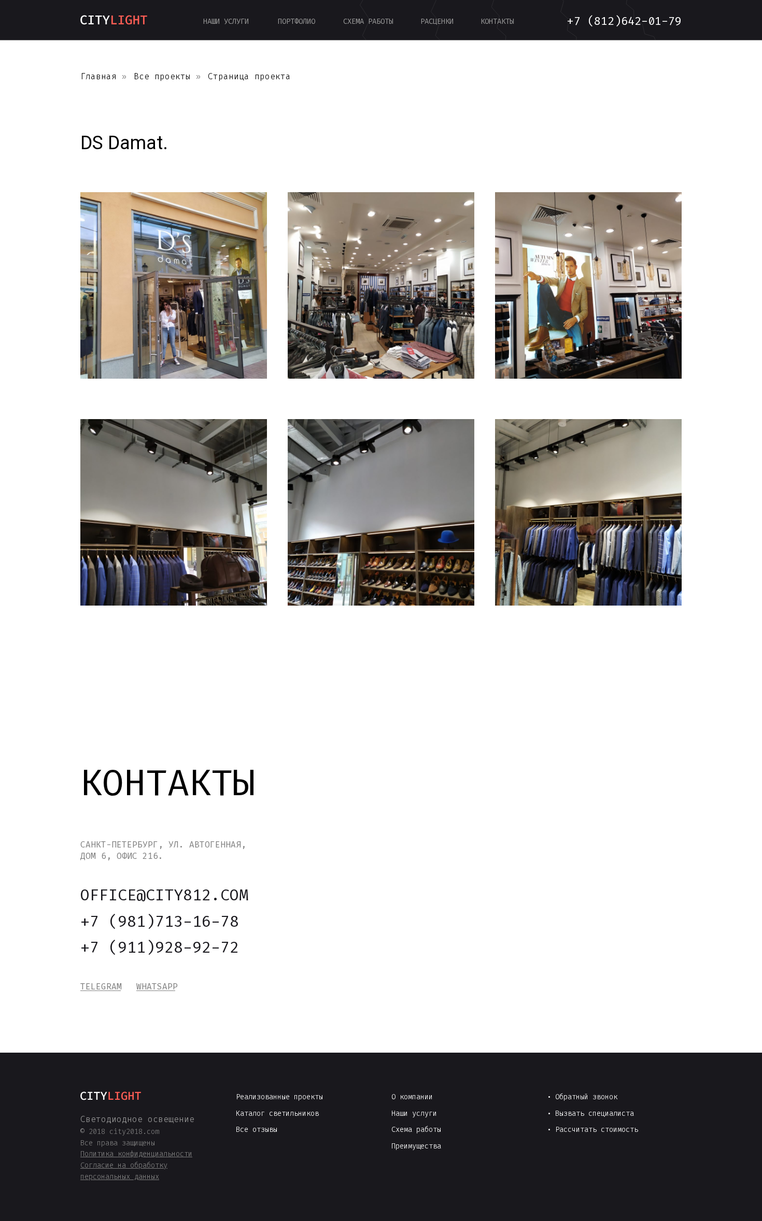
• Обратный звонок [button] (582, 1097)
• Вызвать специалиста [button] (590, 1113)
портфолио (296, 21)
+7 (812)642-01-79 (624, 20)
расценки (437, 21)
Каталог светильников (277, 1113)
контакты (497, 21)
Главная (98, 76)
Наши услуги (414, 1113)
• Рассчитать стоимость (592, 1129)
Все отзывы (256, 1129)
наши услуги (226, 21)
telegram (101, 986)
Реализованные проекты (279, 1097)
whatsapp (157, 986)
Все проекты (162, 76)
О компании (412, 1097)
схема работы (368, 21)
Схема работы (416, 1129)
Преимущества (416, 1146)
